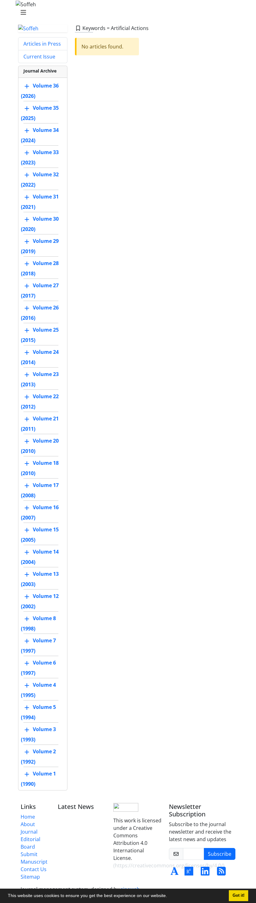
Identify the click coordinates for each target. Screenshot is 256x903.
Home (28, 816)
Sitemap (30, 876)
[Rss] (221, 873)
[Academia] (174, 873)
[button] (169, 896)
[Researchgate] (188, 873)
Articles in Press (42, 43)
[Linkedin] (205, 873)
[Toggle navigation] (126, 12)
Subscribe (219, 853)
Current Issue (39, 56)
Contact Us (34, 869)
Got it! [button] (238, 895)
